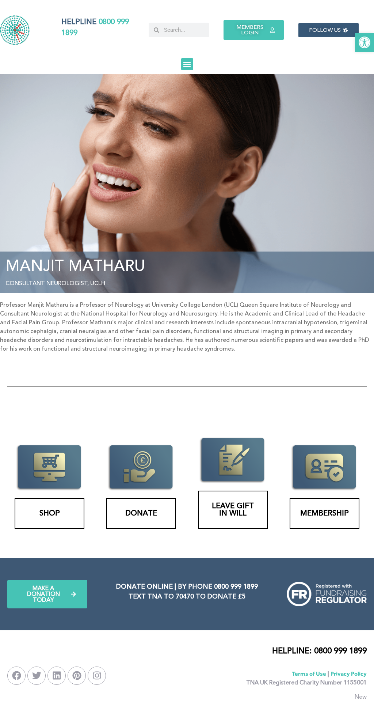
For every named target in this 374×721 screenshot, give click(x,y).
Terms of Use (309, 673)
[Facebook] (16, 676)
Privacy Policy (349, 673)
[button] (364, 42)
